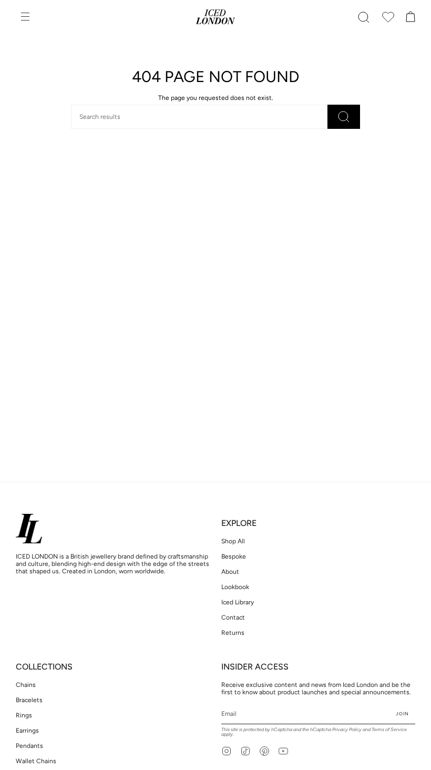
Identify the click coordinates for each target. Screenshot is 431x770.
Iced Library (237, 602)
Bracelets (29, 700)
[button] (364, 17)
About (230, 571)
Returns (232, 632)
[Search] (343, 117)
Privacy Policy (347, 729)
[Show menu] (26, 17)
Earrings (27, 730)
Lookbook (235, 587)
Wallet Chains (36, 761)
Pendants (29, 745)
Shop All (233, 541)
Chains (26, 684)
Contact (233, 617)
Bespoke (233, 556)
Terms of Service (389, 729)
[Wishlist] (388, 17)
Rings (24, 715)
